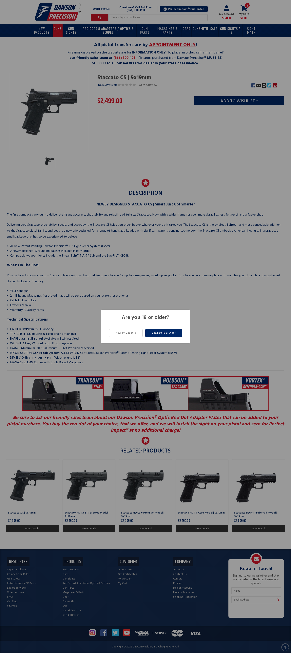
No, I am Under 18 (126, 333)
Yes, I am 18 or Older (163, 333)
